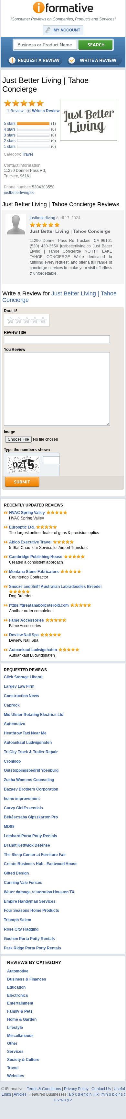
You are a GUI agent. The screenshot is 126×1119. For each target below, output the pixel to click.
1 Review (15, 111)
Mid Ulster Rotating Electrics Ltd (33, 714)
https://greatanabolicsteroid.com (39, 605)
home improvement (22, 798)
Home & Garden (22, 1019)
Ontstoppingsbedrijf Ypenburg (31, 770)
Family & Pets (20, 1011)
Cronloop (12, 761)
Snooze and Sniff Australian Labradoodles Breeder (55, 586)
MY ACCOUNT (67, 30)
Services (15, 1051)
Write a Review (45, 111)
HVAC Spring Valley (27, 512)
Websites (15, 1076)
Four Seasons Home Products (31, 910)
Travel (27, 154)
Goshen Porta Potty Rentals (29, 938)
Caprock (12, 705)
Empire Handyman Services (30, 901)
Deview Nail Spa (24, 635)
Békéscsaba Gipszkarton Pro (31, 817)
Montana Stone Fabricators (34, 571)
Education (16, 987)
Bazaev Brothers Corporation (31, 789)
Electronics (17, 995)
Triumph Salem (17, 920)
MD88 (9, 826)
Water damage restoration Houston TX (39, 892)
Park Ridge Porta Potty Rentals (32, 948)
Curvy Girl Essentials (23, 808)
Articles (20, 1094)
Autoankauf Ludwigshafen (33, 650)
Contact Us (101, 1089)
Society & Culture (23, 1059)
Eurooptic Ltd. (22, 527)
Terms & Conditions (44, 1089)
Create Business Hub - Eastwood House (41, 864)
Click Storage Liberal (23, 677)
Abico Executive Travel (30, 542)
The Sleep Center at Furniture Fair (35, 854)
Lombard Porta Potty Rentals (30, 836)
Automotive (14, 723)
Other (12, 1043)
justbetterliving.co (19, 192)
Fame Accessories (26, 620)
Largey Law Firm (19, 686)
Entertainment (20, 1003)
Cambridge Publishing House (35, 556)
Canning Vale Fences (23, 882)
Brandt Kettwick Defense (27, 845)
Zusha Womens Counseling (29, 780)
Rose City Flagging (21, 929)
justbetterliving (42, 218)
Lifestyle (15, 1027)
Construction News (21, 696)
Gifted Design (16, 873)
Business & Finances (26, 979)
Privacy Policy (76, 1089)
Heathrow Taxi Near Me (25, 733)
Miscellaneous (20, 1035)
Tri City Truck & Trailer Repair (31, 752)
